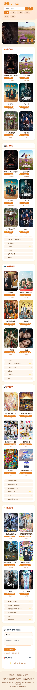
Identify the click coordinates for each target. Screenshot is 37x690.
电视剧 (20, 13)
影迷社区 (19, 675)
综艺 (27, 13)
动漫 (6, 16)
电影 (13, 13)
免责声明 (25, 675)
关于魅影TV (12, 675)
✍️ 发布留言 (10, 649)
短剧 (13, 16)
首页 (6, 13)
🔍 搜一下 (29, 8)
